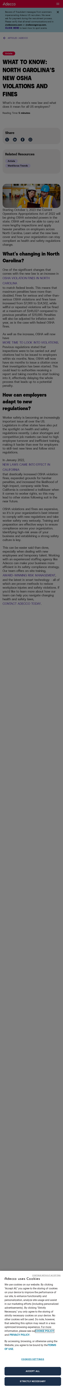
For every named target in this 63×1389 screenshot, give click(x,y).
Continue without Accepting (46, 1275)
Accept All (33, 1371)
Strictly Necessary (33, 1381)
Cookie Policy (44, 1330)
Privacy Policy (20, 1334)
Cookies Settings (32, 1359)
